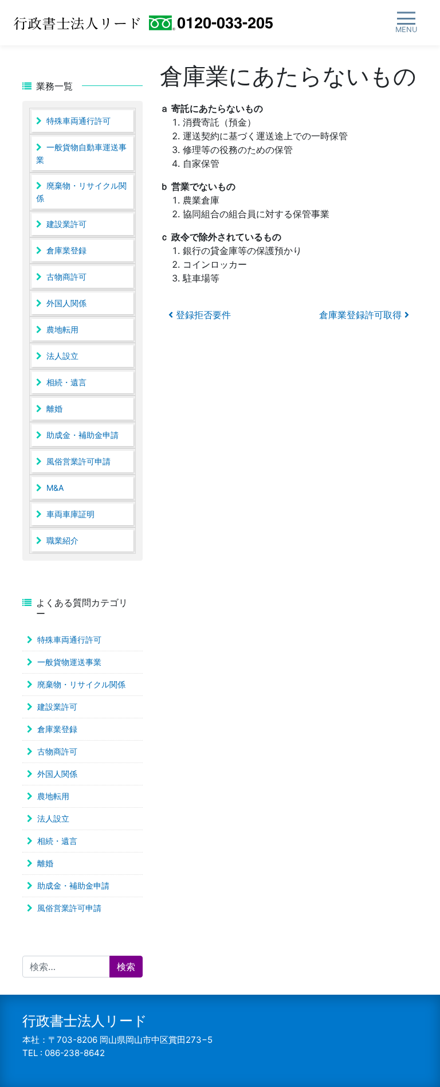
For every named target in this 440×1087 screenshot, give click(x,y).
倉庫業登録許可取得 (361, 314)
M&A (55, 487)
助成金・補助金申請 (82, 435)
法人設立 (62, 356)
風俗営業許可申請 (78, 461)
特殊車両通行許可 (78, 121)
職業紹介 (62, 540)
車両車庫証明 (70, 514)
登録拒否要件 (202, 314)
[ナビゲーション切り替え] (406, 23)
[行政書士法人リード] (77, 22)
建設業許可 (66, 224)
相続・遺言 (66, 382)
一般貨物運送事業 (69, 662)
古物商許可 (66, 276)
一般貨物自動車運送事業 (81, 153)
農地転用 (62, 329)
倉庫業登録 (66, 250)
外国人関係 (66, 303)
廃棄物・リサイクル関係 (81, 192)
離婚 (54, 408)
